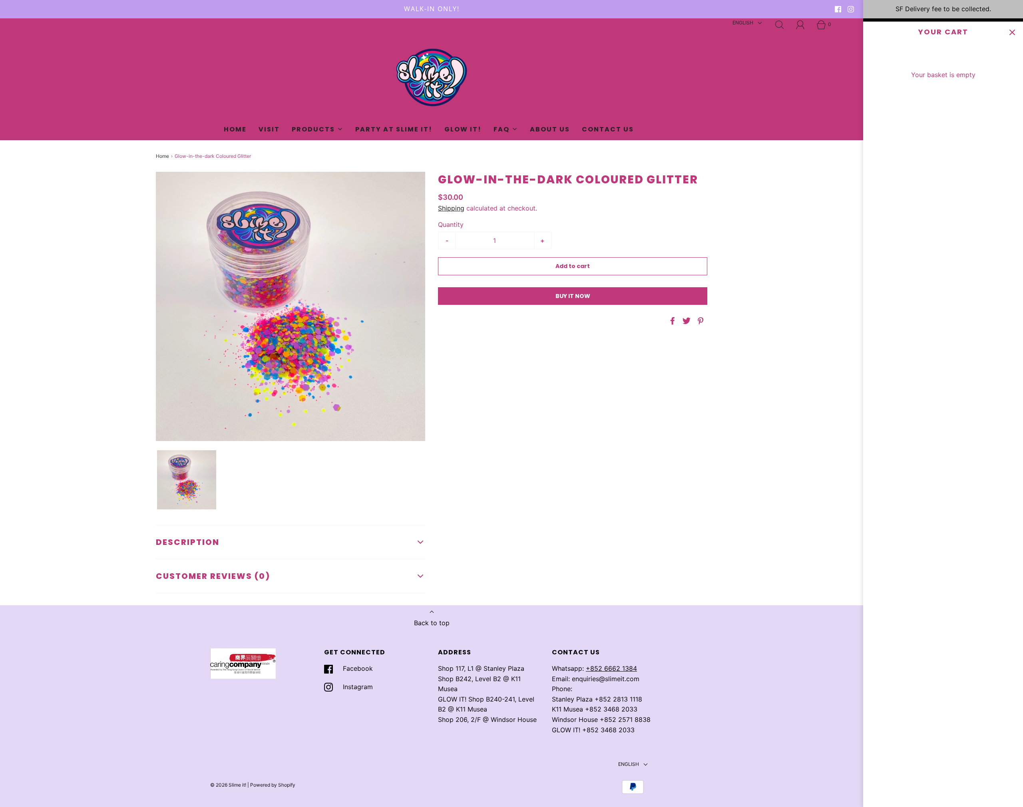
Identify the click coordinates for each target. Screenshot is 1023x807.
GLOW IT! (463, 129)
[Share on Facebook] (671, 321)
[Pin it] (699, 321)
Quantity (451, 225)
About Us (550, 129)
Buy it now (572, 296)
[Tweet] (685, 321)
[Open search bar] (779, 24)
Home (235, 129)
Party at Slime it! (393, 129)
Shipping (451, 208)
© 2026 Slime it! (228, 785)
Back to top (432, 623)
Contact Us (608, 129)
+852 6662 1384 (611, 668)
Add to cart (572, 266)
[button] (186, 480)
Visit (269, 129)
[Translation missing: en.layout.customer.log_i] (800, 24)
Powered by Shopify (272, 785)
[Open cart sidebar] (1012, 33)
